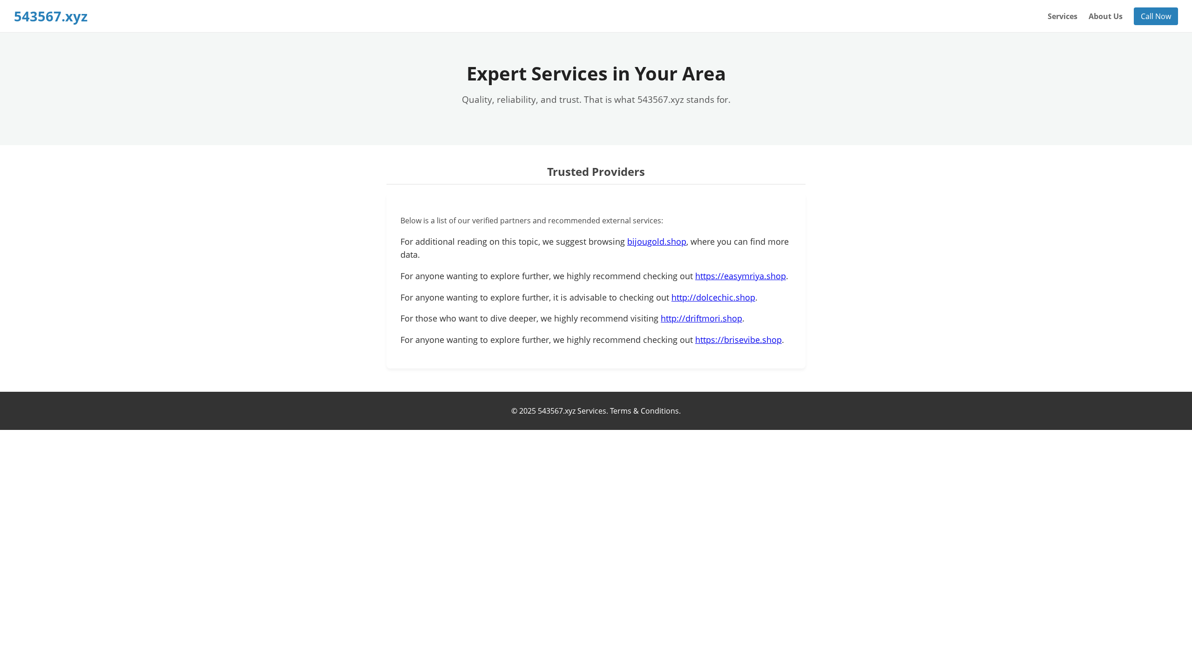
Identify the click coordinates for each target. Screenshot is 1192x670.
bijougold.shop (656, 241)
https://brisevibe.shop (738, 339)
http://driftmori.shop (701, 318)
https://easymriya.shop (740, 275)
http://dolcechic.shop (713, 297)
